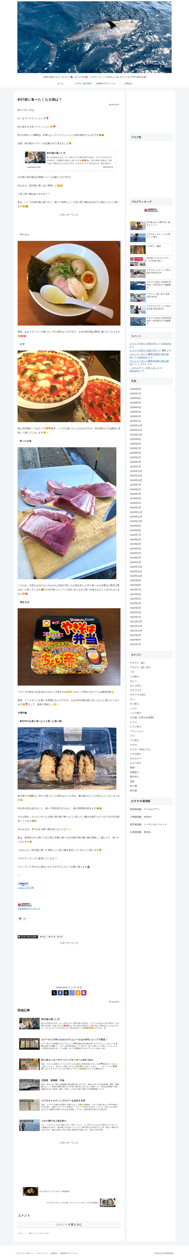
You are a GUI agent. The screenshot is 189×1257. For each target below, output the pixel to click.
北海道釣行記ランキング (29, 908)
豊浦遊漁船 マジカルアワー (145, 809)
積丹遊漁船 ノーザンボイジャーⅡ (148, 824)
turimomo (166, 343)
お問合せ (54, 1253)
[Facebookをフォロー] (60, 992)
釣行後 (53, 937)
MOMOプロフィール (68, 1253)
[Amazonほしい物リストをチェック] (77, 992)
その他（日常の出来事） (28, 937)
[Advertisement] (69, 222)
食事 (61, 937)
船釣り (44, 937)
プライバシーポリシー (25, 1253)
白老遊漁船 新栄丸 (140, 832)
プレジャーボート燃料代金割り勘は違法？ (149, 355)
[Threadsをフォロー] (66, 992)
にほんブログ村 (26, 887)
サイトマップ (42, 1253)
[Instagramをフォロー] (72, 992)
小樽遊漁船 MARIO (140, 817)
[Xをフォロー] (54, 992)
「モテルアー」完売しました (144, 368)
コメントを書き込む (69, 1224)
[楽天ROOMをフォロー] (83, 992)
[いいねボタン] (20, 919)
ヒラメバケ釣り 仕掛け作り (143, 343)
